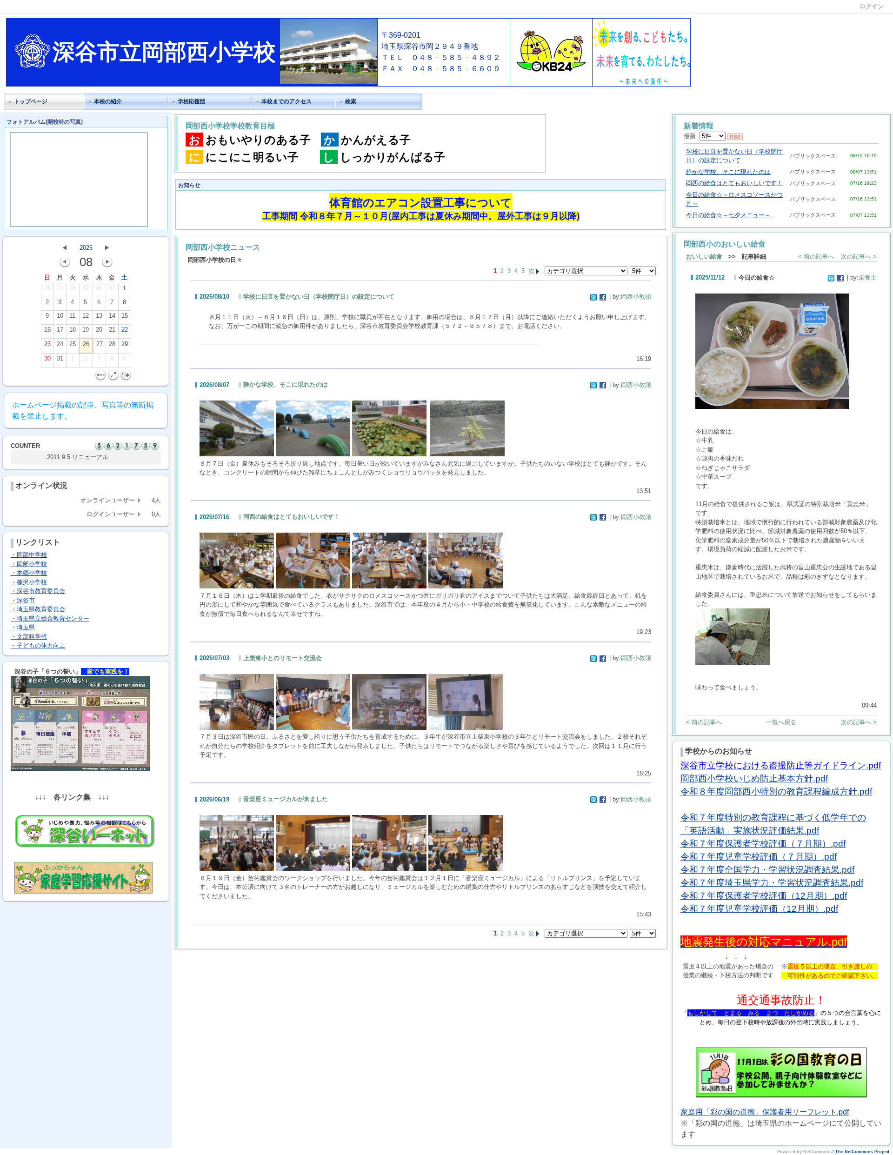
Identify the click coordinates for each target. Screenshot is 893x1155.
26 (47, 288)
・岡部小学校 (29, 564)
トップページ (30, 101)
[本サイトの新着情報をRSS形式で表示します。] (735, 136)
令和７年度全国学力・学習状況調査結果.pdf (767, 870)
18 (72, 329)
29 (85, 288)
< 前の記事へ (816, 256)
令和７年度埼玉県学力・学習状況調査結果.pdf (771, 883)
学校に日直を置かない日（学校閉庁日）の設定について (318, 296)
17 (60, 329)
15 (124, 315)
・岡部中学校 (29, 554)
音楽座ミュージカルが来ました (285, 798)
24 (60, 343)
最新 (692, 136)
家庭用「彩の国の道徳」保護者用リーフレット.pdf (764, 1112)
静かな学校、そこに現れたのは (285, 384)
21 (112, 329)
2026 (86, 247)
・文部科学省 (29, 636)
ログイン (872, 6)
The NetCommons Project (862, 1151)
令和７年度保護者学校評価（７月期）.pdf (763, 843)
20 (99, 329)
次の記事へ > (859, 256)
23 (47, 343)
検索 (350, 101)
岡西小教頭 (636, 296)
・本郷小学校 (29, 572)
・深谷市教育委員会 (38, 591)
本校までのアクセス (286, 101)
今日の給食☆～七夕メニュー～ (728, 215)
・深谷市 (23, 600)
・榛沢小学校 (29, 582)
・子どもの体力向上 (38, 645)
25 (72, 343)
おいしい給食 (704, 256)
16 (47, 329)
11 (72, 315)
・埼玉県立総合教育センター (50, 618)
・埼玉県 (23, 627)
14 (112, 315)
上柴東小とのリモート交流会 (282, 657)
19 (85, 329)
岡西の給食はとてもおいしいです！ (291, 516)
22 (124, 329)
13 (99, 315)
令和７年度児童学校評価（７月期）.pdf (758, 856)
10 (60, 315)
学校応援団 (192, 101)
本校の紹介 (108, 101)
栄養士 (868, 277)
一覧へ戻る (781, 722)
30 (99, 288)
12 (85, 315)
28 (72, 288)
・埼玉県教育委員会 (38, 609)
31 (112, 288)
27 (60, 288)
